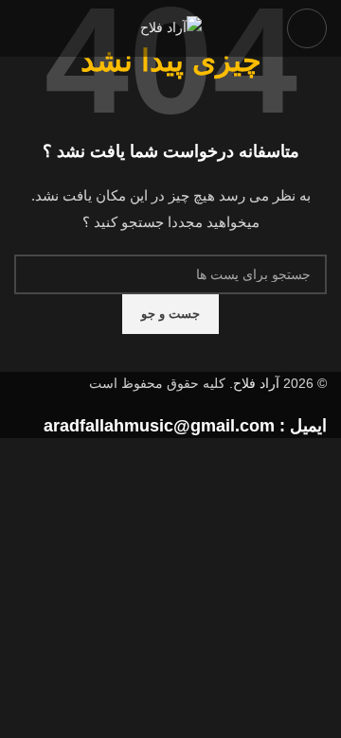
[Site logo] (171, 27)
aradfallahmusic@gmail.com (159, 425)
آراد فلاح (256, 383)
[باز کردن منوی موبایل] (307, 28)
